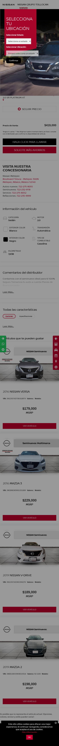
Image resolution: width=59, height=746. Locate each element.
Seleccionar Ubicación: (16, 47)
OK (29, 737)
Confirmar (13, 60)
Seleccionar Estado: (15, 35)
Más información (29, 732)
